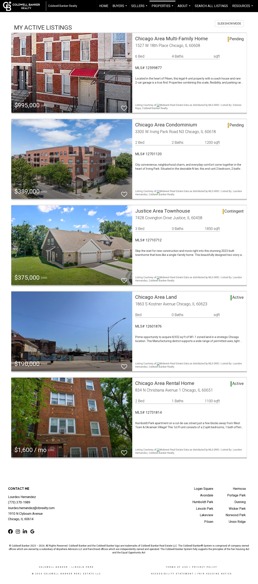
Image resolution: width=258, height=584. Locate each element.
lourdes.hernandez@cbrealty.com (31, 508)
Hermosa (239, 489)
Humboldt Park (202, 502)
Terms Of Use (177, 567)
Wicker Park (237, 509)
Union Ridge (237, 522)
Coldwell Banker (53, 567)
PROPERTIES (163, 8)
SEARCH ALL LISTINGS (211, 6)
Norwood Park (236, 515)
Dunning (240, 502)
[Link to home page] (23, 6)
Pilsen (208, 522)
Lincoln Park (204, 509)
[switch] (124, 106)
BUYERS (120, 8)
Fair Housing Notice (215, 574)
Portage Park (236, 495)
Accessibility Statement (172, 574)
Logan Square (203, 489)
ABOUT (184, 8)
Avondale (206, 495)
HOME (103, 6)
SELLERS (139, 8)
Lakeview (206, 515)
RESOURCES (243, 8)
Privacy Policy (204, 567)
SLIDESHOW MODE (229, 23)
